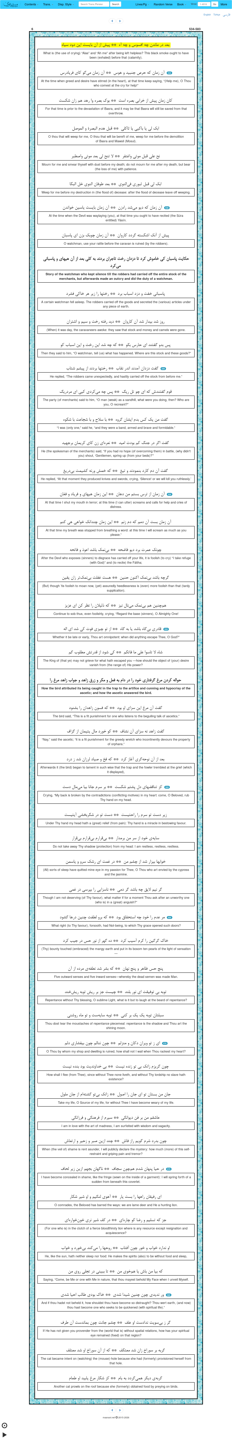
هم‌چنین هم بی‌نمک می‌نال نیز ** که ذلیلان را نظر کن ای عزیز (116, 605)
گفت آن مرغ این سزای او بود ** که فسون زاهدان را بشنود (116, 708)
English (207, 14)
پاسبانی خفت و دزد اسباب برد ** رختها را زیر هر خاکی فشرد (116, 293)
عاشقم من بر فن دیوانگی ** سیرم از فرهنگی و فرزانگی (116, 1117)
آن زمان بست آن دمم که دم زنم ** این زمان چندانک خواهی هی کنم (116, 522)
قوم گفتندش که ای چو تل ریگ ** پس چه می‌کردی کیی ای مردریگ (116, 391)
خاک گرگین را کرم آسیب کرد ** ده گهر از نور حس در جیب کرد (116, 940)
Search (115, 4)
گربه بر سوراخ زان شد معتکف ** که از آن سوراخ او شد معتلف (116, 1350)
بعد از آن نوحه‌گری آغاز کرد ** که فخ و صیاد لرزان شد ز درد (116, 759)
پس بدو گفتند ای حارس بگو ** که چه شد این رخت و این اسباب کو (116, 345)
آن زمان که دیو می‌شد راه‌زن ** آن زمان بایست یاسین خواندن (112, 207)
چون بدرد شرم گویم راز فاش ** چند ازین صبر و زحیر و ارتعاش (116, 1141)
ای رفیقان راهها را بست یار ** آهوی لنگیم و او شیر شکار (116, 1196)
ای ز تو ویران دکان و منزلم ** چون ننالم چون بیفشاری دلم (113, 1043)
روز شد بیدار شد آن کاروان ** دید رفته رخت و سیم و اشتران (116, 321)
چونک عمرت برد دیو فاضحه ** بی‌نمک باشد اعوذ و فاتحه (116, 550)
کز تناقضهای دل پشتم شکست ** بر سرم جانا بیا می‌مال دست (112, 787)
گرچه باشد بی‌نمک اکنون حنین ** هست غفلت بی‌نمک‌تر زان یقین (116, 577)
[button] (31, 4)
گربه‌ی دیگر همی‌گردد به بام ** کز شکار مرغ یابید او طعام (116, 1378)
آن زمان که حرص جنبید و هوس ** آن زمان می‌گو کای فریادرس (113, 72)
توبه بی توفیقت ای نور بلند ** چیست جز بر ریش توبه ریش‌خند (116, 992)
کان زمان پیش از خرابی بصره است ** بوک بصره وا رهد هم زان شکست (116, 100)
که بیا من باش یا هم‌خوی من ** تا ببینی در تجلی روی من (116, 1271)
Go (214, 4)
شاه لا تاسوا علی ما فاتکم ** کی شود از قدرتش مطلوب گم (116, 652)
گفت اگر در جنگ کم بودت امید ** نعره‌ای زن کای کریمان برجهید (116, 443)
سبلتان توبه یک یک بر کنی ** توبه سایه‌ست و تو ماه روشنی (116, 1015)
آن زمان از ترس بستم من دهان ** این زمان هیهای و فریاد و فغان (113, 494)
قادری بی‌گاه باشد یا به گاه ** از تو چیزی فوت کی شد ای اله (112, 629)
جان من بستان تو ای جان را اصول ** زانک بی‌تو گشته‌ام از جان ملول (116, 1094)
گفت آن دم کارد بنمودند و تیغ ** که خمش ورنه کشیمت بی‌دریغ (116, 471)
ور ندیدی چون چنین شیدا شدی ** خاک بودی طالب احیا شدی (113, 1294)
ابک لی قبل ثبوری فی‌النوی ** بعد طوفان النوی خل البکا (116, 184)
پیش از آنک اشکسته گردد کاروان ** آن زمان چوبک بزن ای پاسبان (116, 235)
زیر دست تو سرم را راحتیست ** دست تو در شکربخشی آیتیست (116, 815)
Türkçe (216, 14)
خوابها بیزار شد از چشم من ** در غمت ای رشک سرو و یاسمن (116, 861)
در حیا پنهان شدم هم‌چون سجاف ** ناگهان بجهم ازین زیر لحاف (113, 1169)
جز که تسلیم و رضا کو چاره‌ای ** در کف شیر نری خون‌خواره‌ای (116, 1220)
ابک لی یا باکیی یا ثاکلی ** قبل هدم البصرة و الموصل (116, 128)
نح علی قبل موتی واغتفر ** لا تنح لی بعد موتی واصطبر (116, 156)
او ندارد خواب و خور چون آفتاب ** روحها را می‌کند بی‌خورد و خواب (116, 1248)
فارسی (226, 15)
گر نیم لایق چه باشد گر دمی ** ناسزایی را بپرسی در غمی (116, 889)
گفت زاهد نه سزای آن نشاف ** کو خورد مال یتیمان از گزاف (116, 731)
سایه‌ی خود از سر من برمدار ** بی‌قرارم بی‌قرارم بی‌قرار (116, 838)
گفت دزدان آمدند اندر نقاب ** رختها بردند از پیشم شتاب (113, 368)
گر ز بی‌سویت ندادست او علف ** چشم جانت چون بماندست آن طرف (116, 1322)
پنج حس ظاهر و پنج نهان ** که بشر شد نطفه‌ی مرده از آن (116, 968)
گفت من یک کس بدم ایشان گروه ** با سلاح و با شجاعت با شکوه (116, 419)
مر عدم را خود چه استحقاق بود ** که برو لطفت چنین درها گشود (113, 917)
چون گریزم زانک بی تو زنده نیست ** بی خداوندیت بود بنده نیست (116, 1066)
